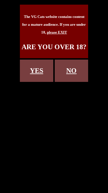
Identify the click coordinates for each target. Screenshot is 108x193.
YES (36, 70)
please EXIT (57, 32)
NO (71, 70)
